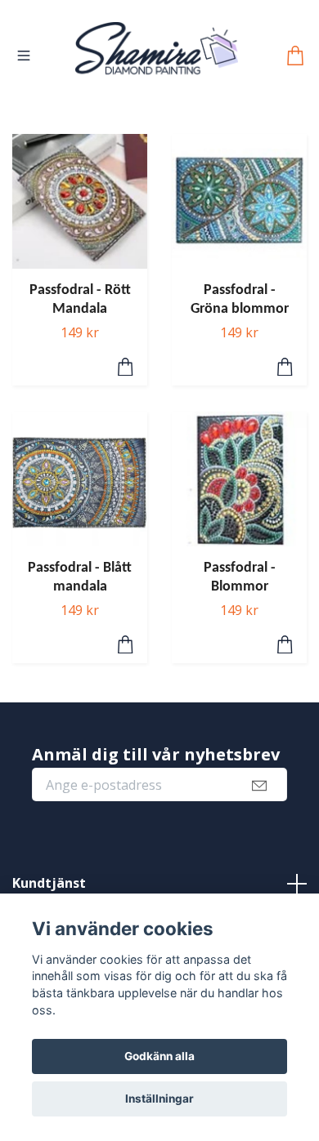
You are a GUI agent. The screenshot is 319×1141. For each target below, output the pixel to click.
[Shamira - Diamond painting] (157, 69)
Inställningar (159, 1098)
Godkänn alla (159, 1056)
